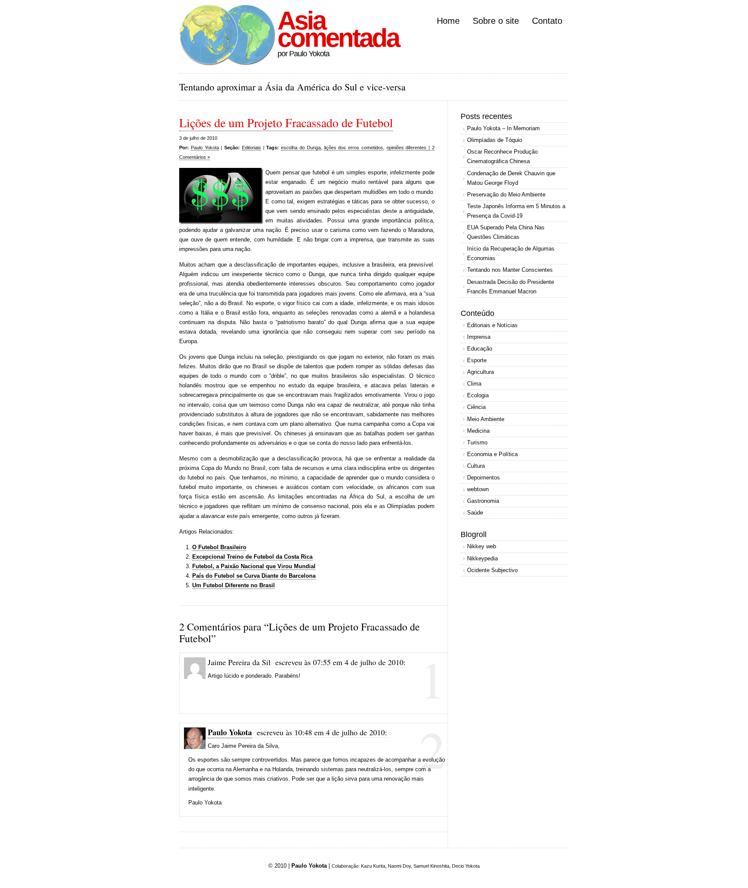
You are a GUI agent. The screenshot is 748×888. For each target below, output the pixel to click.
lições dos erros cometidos (353, 147)
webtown (478, 489)
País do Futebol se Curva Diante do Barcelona (254, 576)
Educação (479, 348)
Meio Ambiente (485, 419)
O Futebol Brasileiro (219, 547)
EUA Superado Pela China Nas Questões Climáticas (506, 232)
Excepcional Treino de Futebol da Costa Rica (252, 556)
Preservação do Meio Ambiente (506, 194)
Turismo (477, 442)
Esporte (477, 360)
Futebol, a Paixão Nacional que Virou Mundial (254, 566)
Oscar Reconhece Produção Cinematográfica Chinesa (502, 156)
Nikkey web (481, 546)
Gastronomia (483, 501)
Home (448, 21)
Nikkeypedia (482, 558)
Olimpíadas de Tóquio (494, 140)
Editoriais (251, 147)
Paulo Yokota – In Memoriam (503, 128)
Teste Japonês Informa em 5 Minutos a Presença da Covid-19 (516, 211)
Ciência (476, 407)
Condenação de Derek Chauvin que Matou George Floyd (511, 178)
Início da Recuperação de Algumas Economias (511, 253)
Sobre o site (496, 21)
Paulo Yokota (205, 147)
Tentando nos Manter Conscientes (510, 270)
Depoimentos (483, 477)
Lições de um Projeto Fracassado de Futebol (286, 122)
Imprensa (478, 337)
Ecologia (478, 395)
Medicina (478, 431)
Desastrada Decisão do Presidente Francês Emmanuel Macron (510, 287)
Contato (547, 21)
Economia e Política (492, 454)
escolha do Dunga (301, 147)
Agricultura (480, 372)
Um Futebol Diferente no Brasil (233, 585)
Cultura (476, 466)
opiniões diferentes (407, 147)
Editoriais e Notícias (492, 325)
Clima (474, 383)
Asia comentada (338, 29)
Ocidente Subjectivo (492, 570)
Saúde (475, 512)
